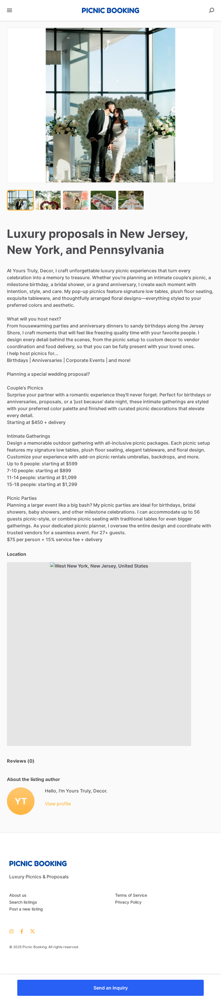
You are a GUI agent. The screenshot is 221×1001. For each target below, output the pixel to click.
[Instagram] (13, 931)
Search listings (23, 902)
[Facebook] (22, 931)
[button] (110, 105)
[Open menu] (9, 10)
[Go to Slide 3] (75, 200)
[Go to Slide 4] (103, 200)
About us (17, 895)
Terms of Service (131, 895)
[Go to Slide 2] (48, 200)
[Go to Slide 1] (20, 200)
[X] (31, 931)
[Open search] (211, 10)
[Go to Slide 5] (130, 200)
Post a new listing (26, 909)
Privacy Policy (128, 902)
